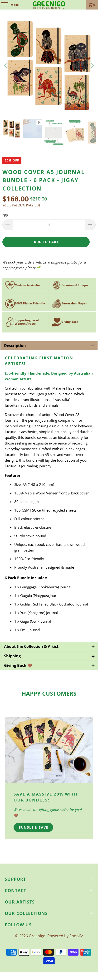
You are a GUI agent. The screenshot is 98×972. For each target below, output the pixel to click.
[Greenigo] (49, 5)
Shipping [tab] (49, 656)
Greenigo (37, 935)
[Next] (92, 65)
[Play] (49, 65)
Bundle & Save (33, 827)
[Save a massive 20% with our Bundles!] (49, 750)
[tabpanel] (49, 496)
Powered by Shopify (65, 935)
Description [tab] (49, 346)
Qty (5, 215)
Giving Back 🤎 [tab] (49, 665)
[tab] (49, 646)
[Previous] (6, 65)
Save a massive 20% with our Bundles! (46, 797)
